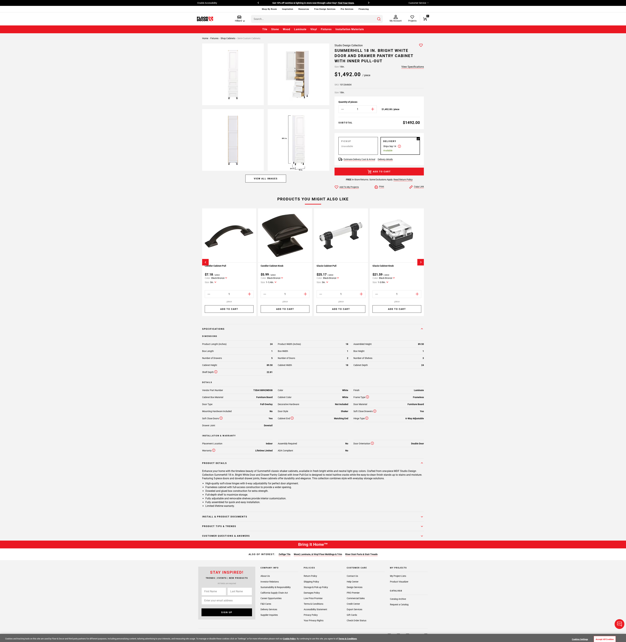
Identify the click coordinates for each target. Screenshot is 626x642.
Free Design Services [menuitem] (324, 9)
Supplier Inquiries (269, 615)
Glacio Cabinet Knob (383, 265)
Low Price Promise (313, 598)
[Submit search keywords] (379, 19)
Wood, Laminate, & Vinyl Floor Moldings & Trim (318, 554)
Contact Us (352, 576)
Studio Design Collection (349, 45)
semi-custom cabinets (248, 38)
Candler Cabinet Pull (215, 265)
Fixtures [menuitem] (326, 29)
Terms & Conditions (313, 604)
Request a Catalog (399, 604)
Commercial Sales (356, 598)
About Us (265, 576)
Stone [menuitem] (275, 29)
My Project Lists (398, 576)
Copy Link (419, 186)
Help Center (352, 581)
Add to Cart (382, 171)
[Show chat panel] (619, 624)
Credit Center (353, 604)
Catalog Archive (398, 599)
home (205, 38)
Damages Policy (312, 592)
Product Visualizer (399, 581)
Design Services (354, 587)
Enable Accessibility (207, 3)
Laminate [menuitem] (300, 29)
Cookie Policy (289, 638)
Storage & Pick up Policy (316, 587)
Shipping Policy (311, 581)
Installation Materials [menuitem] (349, 29)
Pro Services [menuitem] (347, 9)
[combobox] (317, 19)
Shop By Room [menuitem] (269, 9)
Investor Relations (270, 581)
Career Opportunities (271, 598)
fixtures (214, 38)
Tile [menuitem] (264, 29)
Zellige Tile (285, 554)
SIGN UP (226, 612)
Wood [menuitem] (286, 29)
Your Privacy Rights (313, 620)
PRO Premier (353, 592)
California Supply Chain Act (274, 592)
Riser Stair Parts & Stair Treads (361, 554)
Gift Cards (352, 615)
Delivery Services (269, 609)
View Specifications (412, 66)
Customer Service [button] (417, 3)
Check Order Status (356, 620)
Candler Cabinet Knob (272, 265)
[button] (239, 19)
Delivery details (385, 159)
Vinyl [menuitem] (313, 29)
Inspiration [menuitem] (287, 9)
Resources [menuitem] (303, 9)
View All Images (266, 178)
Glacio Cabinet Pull (326, 265)
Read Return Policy (403, 179)
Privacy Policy (311, 615)
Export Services (354, 609)
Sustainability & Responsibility (276, 587)
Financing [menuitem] (364, 9)
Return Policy (310, 576)
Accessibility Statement (315, 609)
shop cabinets (228, 38)
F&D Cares (266, 604)
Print (381, 186)
